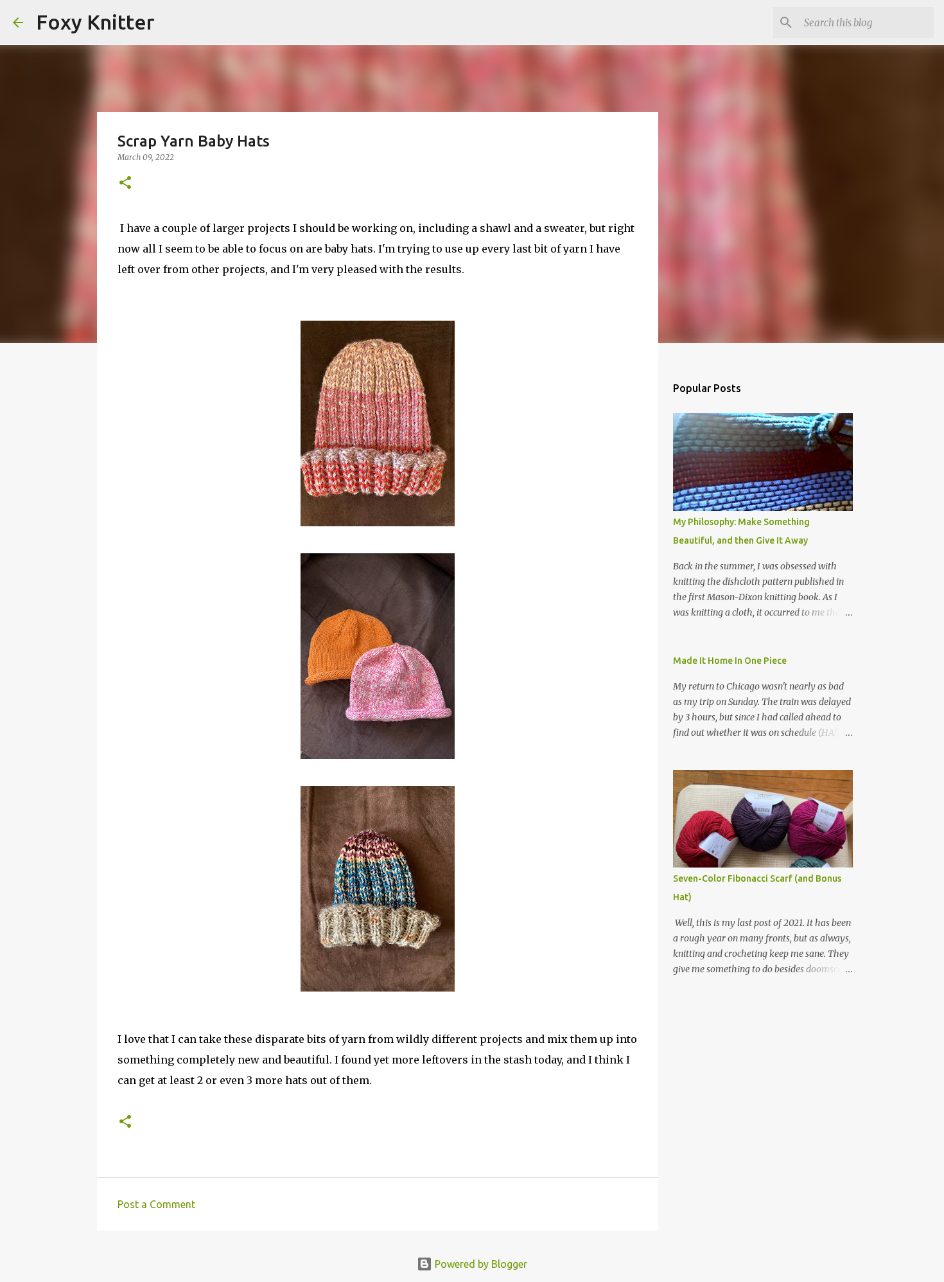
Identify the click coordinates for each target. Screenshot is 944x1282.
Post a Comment (156, 1204)
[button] (125, 183)
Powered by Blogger (479, 1264)
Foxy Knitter (95, 21)
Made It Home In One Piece (730, 660)
